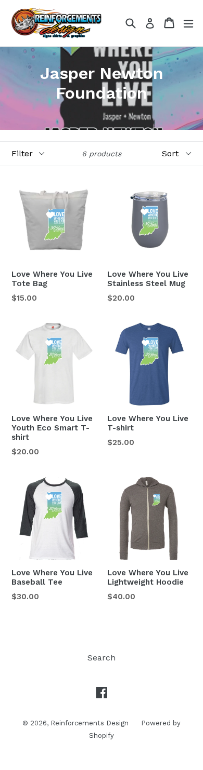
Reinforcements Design (90, 723)
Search (101, 658)
